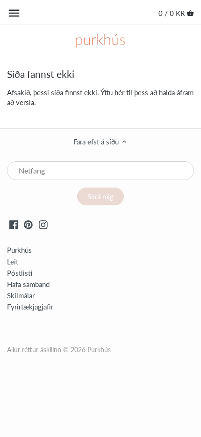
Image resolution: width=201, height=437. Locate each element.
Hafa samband (28, 284)
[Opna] (14, 13)
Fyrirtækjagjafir (30, 306)
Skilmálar (21, 295)
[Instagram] (43, 224)
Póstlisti (19, 273)
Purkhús (19, 250)
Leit (12, 261)
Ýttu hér (112, 92)
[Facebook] (13, 224)
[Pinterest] (28, 224)
